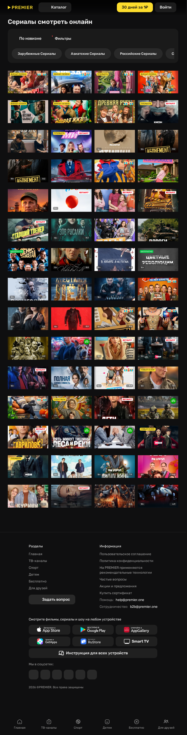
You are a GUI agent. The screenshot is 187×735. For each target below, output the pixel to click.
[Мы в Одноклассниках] (57, 674)
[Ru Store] (93, 641)
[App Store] (49, 630)
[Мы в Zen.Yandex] (69, 674)
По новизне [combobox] (30, 38)
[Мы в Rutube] (80, 674)
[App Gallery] (136, 630)
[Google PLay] (93, 630)
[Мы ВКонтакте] (45, 674)
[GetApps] (49, 641)
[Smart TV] (136, 641)
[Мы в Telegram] (33, 674)
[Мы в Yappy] (92, 674)
